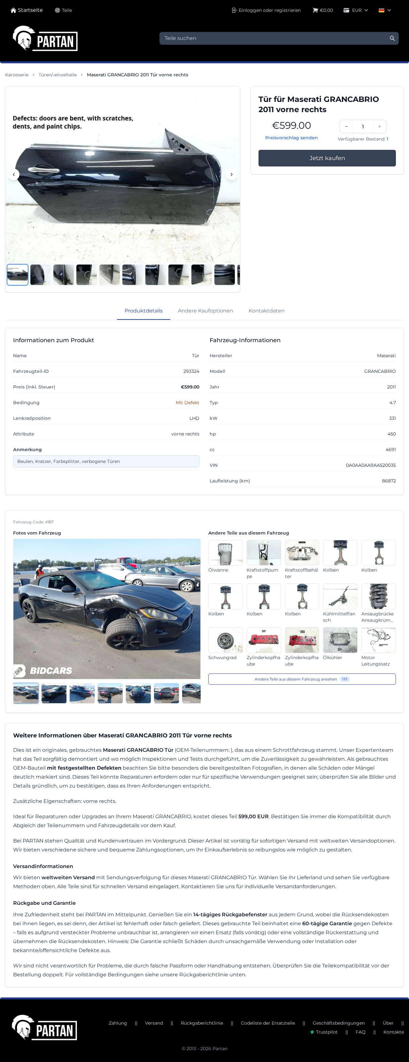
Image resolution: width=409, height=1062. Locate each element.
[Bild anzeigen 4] (86, 275)
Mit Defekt (187, 402)
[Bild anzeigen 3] (63, 275)
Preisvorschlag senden (291, 138)
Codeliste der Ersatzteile (268, 1023)
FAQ (361, 1032)
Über (388, 1023)
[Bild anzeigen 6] (132, 275)
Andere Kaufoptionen (205, 311)
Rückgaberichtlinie (202, 1023)
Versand (154, 1023)
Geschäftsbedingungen (339, 1023)
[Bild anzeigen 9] (201, 275)
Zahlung (118, 1023)
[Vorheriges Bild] (13, 174)
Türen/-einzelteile (58, 75)
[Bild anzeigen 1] (17, 275)
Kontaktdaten (267, 311)
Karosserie (16, 75)
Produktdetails (144, 311)
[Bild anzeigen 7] (155, 275)
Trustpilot (327, 1032)
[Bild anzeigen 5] (109, 275)
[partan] (44, 1027)
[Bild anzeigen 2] (40, 275)
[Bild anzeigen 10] (224, 275)
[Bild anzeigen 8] (178, 275)
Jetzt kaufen (327, 158)
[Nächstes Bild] (231, 174)
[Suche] (392, 38)
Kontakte (393, 1032)
